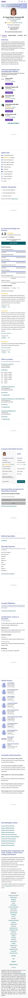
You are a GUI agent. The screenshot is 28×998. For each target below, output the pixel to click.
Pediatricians (13, 931)
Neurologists (13, 918)
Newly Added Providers (13, 949)
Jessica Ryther (10, 683)
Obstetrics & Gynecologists (14, 920)
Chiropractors (13, 901)
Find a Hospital (13, 951)
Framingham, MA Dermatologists (8, 840)
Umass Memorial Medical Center (14, 31)
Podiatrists (13, 935)
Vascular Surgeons (13, 945)
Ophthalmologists (13, 924)
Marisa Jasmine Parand (12, 710)
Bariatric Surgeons (13, 897)
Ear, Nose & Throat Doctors (13, 906)
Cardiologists (13, 899)
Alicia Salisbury (11, 696)
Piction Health (9, 78)
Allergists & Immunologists (13, 895)
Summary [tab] (4, 35)
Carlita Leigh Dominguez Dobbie (14, 716)
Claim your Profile (16, 19)
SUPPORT (13, 955)
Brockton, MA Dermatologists (7, 828)
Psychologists (13, 939)
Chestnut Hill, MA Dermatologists (8, 838)
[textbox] (13, 496)
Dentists (13, 903)
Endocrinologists (13, 908)
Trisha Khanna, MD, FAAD (11, 104)
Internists (13, 916)
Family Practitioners (13, 910)
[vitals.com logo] (3, 1)
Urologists (13, 943)
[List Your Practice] (22, 2)
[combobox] (13, 496)
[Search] (19, 2)
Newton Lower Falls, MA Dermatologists (10, 836)
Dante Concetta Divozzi (12, 689)
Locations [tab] (20, 35)
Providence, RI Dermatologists (7, 843)
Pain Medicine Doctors (13, 929)
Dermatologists (13, 904)
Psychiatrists (13, 937)
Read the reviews (15, 198)
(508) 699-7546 (6, 395)
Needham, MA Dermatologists (7, 830)
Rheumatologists (13, 941)
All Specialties (13, 947)
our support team (8, 885)
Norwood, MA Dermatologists (7, 825)
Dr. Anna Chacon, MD (10, 114)
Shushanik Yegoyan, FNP (11, 87)
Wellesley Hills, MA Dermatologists (9, 834)
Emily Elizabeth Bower (12, 730)
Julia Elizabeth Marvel (12, 723)
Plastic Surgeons (13, 933)
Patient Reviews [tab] (12, 35)
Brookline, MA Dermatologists (7, 845)
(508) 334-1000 (6, 419)
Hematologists (13, 914)
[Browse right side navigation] (25, 2)
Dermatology (4, 540)
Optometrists (13, 926)
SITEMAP (13, 961)
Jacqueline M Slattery (12, 703)
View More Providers (13, 123)
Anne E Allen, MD (9, 95)
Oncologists (13, 922)
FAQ (13, 958)
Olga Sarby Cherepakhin (13, 743)
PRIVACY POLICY (13, 964)
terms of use (22, 973)
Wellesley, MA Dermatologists (7, 832)
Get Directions (4, 369)
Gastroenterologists (13, 912)
